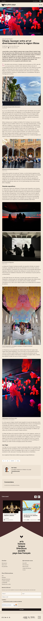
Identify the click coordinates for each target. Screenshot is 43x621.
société (21, 550)
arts (21, 541)
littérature (21, 548)
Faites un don (4, 564)
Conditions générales (6, 580)
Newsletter (4, 1)
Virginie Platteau (26, 518)
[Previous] (35, 497)
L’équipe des (27, 568)
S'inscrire (21, 609)
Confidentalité (4, 582)
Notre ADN (25, 563)
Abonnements (4, 563)
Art (3, 460)
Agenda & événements (6, 579)
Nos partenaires (5, 566)
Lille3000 (12, 460)
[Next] (39, 497)
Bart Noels (5, 46)
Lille (7, 460)
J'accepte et (12, 601)
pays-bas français (21, 553)
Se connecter (35, 1)
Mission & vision (25, 566)
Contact (24, 569)
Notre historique (25, 564)
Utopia (18, 460)
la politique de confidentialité (18, 601)
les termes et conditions (9, 601)
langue (21, 546)
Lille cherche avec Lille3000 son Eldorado (11, 516)
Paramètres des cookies (6, 584)
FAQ (2, 575)
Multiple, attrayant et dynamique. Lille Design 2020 (31, 516)
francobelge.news (15, 471)
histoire (21, 543)
